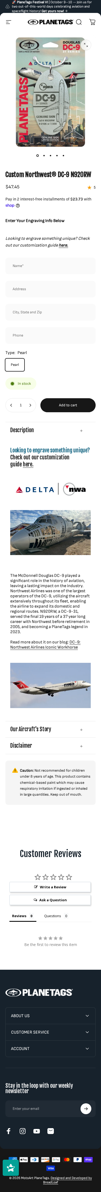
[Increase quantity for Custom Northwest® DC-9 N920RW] (30, 405)
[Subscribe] (86, 1108)
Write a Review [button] (53, 887)
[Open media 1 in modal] (86, 45)
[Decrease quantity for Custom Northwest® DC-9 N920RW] (11, 405)
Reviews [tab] (19, 915)
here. (28, 464)
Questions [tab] (52, 915)
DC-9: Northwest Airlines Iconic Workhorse (45, 645)
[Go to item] (37, 156)
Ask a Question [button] (53, 900)
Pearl (15, 364)
